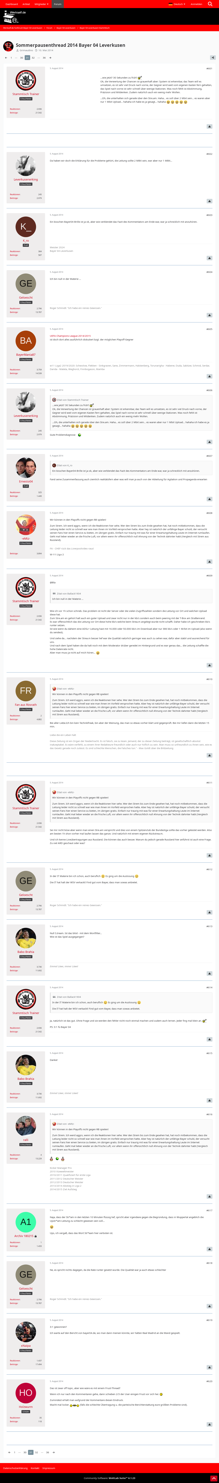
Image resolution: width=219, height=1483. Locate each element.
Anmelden (196, 4)
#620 (209, 1381)
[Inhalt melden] (209, 126)
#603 (209, 215)
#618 (209, 1263)
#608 (209, 512)
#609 (209, 575)
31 (27, 57)
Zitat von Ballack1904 (69, 593)
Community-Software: (109, 1478)
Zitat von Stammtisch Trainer (73, 399)
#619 (209, 1320)
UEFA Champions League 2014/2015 (70, 335)
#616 (209, 1114)
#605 (209, 329)
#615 (209, 1053)
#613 (209, 926)
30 (21, 57)
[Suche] (210, 4)
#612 (209, 869)
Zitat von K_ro (64, 465)
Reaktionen (15, 109)
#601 (209, 68)
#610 (209, 679)
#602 (209, 153)
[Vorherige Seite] (6, 57)
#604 (209, 271)
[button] (177, 4)
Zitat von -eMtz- (65, 688)
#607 (209, 455)
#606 (209, 390)
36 (44, 57)
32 (33, 57)
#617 (209, 1210)
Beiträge (14, 112)
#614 (209, 987)
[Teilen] (213, 57)
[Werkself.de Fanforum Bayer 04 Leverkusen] (109, 16)
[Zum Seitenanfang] (213, 1478)
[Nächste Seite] (50, 57)
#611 (209, 782)
